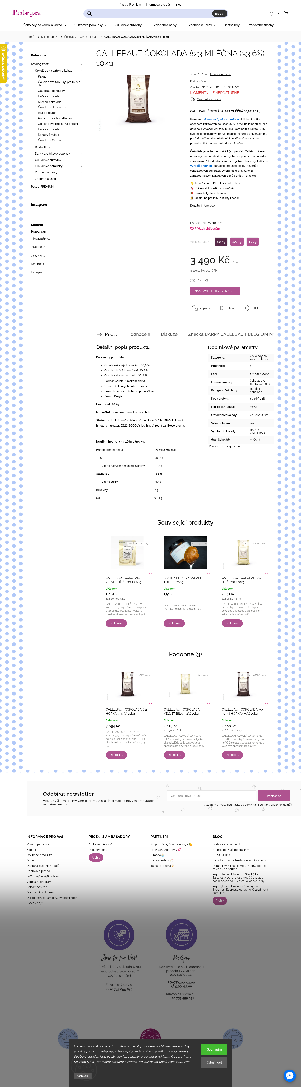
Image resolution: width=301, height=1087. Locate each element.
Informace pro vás (158, 4)
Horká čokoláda (49, 129)
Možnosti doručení (209, 99)
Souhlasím (214, 1049)
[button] (290, 1076)
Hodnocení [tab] (138, 334)
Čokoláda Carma (49, 140)
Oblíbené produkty (39, 855)
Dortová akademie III (226, 844)
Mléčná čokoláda (50, 102)
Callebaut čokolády (51, 90)
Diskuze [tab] (169, 334)
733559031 (38, 255)
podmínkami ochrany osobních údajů (266, 804)
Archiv (96, 857)
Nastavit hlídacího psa (215, 291)
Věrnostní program (39, 881)
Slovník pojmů (36, 903)
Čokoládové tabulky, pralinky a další (59, 83)
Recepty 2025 (98, 849)
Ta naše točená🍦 (162, 865)
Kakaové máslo (48, 134)
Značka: (214, 87)
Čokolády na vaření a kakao (53, 70)
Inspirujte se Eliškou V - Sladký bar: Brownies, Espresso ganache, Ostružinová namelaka (240, 889)
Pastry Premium (130, 4)
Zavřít (260, 321)
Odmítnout (214, 1062)
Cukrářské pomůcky (49, 166)
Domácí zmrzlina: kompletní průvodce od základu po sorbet (240, 867)
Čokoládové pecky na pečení (58, 123)
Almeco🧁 (157, 855)
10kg (253, 423)
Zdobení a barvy (46, 172)
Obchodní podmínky (40, 892)
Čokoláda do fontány (52, 107)
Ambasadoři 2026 (100, 844)
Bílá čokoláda (47, 112)
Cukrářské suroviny (48, 160)
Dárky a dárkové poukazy (52, 153)
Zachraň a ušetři (46, 178)
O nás (30, 860)
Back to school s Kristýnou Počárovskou (239, 860)
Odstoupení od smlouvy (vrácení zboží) (52, 897)
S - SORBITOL (222, 855)
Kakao (42, 76)
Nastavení (83, 1075)
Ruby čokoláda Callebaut (55, 118)
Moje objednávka (38, 844)
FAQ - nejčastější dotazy (43, 876)
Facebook (37, 264)
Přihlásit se (274, 795)
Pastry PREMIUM (42, 186)
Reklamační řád (37, 887)
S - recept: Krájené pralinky (231, 849)
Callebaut (246, 119)
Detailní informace (202, 205)
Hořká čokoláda (49, 96)
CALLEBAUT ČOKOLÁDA (206, 111)
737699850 (38, 247)
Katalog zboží (40, 64)
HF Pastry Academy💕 (165, 849)
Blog (178, 4)
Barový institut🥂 (161, 860)
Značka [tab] (221, 334)
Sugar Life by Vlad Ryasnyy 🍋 (171, 844)
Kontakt (32, 849)
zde (187, 1062)
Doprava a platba (38, 871)
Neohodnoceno (220, 74)
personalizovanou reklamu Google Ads (159, 1056)
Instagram (37, 272)
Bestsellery (42, 147)
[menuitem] (44, 25)
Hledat (219, 13)
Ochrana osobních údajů (43, 865)
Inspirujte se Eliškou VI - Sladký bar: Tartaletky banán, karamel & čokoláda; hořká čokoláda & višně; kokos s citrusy (238, 878)
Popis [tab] (111, 334)
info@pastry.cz (40, 238)
